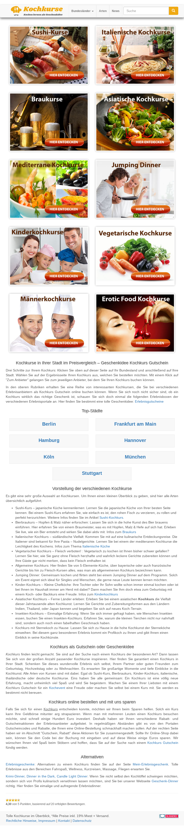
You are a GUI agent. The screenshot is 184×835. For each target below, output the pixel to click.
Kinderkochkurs (106, 594)
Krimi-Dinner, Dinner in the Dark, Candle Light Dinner (46, 776)
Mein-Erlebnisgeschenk (150, 764)
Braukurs (129, 532)
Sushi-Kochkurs (111, 517)
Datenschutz (82, 821)
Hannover (135, 440)
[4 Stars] (15, 800)
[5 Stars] (18, 800)
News (116, 11)
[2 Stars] (10, 800)
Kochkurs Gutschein (162, 743)
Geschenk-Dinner (165, 781)
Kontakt (64, 821)
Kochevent (57, 688)
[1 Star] (7, 800)
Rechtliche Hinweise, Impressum (30, 821)
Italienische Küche (96, 546)
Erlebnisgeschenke (20, 764)
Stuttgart (92, 473)
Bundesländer (81, 11)
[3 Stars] (13, 800)
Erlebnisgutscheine (149, 401)
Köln (49, 456)
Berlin (49, 424)
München (135, 456)
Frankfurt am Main (135, 424)
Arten (103, 11)
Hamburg (49, 440)
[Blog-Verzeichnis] (168, 816)
